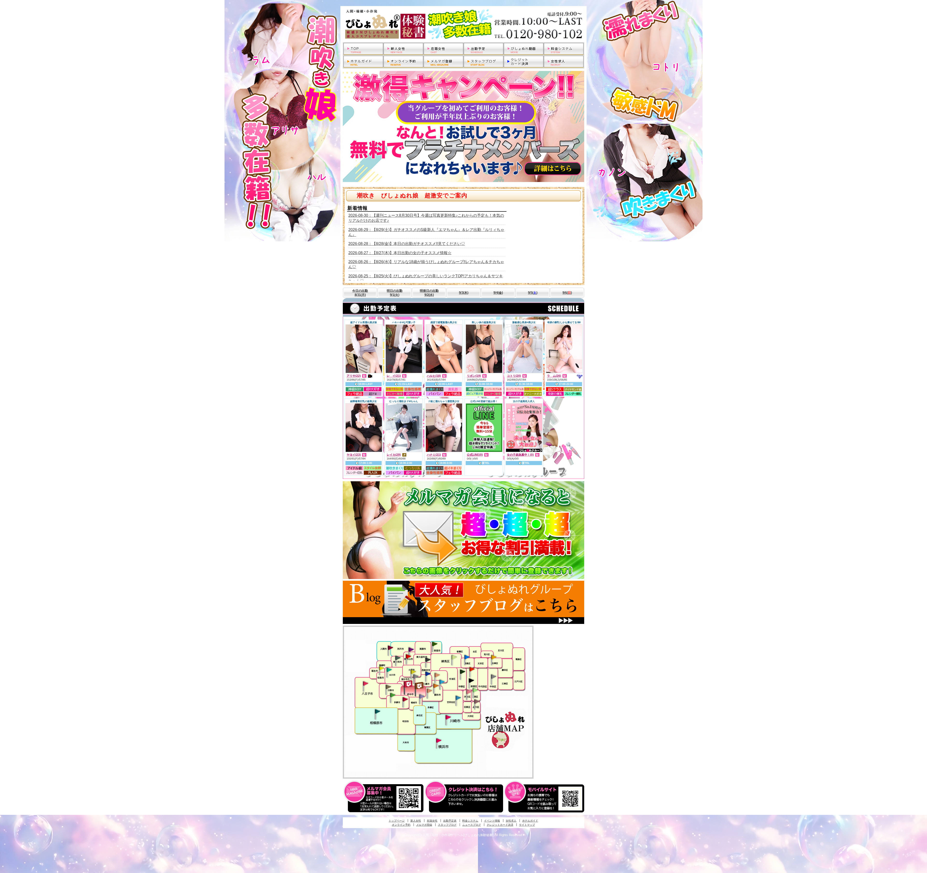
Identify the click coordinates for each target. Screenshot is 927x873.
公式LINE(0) (475, 454)
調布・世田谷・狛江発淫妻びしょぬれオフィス (429, 690)
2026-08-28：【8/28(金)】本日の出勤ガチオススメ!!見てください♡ (406, 244)
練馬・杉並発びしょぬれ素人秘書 (453, 657)
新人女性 (415, 820)
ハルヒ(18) (434, 375)
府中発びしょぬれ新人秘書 (408, 684)
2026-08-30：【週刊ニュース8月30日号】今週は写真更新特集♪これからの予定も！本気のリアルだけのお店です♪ (426, 218)
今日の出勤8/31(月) (360, 293)
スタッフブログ (447, 824)
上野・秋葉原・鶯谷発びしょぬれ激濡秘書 (493, 656)
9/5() (532, 292)
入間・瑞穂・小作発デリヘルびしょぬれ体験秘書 (463, 24)
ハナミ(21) (434, 454)
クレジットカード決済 (500, 824)
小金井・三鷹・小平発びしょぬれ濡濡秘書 (427, 673)
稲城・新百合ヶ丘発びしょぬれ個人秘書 (421, 696)
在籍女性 (432, 820)
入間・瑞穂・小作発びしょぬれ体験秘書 (390, 647)
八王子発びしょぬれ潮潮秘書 (365, 683)
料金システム (470, 820)
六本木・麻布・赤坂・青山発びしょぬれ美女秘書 (475, 690)
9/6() (567, 292)
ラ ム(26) (554, 375)
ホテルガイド (530, 820)
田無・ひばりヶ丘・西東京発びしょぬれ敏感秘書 (428, 659)
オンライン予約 (401, 824)
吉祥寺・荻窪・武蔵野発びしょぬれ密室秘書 (437, 674)
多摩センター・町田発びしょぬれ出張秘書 (392, 695)
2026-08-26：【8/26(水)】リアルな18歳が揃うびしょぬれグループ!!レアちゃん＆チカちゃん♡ (426, 264)
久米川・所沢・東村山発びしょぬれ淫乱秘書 (408, 656)
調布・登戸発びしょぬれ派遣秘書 (442, 682)
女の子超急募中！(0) (520, 454)
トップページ (397, 820)
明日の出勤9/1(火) (394, 293)
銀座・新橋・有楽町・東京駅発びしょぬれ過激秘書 (493, 676)
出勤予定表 (449, 820)
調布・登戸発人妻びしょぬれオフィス (436, 685)
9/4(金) (498, 292)
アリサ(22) (354, 375)
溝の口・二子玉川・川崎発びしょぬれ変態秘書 (448, 716)
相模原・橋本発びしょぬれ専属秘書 (377, 711)
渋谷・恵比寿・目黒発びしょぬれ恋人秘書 (468, 691)
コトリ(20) (514, 375)
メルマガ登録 (424, 824)
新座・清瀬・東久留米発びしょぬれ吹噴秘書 (434, 643)
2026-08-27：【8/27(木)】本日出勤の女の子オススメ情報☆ (399, 253)
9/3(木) (463, 292)
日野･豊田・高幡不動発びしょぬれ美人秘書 (388, 686)
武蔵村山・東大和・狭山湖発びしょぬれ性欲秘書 (397, 657)
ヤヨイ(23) (354, 454)
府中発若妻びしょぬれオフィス (419, 686)
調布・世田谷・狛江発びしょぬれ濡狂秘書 (458, 697)
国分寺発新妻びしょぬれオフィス (415, 677)
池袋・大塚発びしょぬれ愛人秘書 (466, 656)
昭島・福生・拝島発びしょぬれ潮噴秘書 (381, 668)
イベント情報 (492, 820)
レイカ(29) (394, 454)
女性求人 (511, 820)
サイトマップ (527, 824)
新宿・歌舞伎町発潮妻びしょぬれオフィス (471, 680)
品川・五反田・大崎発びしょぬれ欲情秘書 (476, 701)
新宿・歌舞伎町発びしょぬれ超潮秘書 (472, 669)
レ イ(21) (394, 375)
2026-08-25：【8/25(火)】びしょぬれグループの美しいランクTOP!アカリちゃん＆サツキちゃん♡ (425, 278)
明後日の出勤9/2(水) (429, 293)
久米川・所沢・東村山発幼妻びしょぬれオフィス (411, 649)
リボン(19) (474, 375)
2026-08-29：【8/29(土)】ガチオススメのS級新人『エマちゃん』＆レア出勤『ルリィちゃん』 (426, 232)
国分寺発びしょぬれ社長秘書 (413, 671)
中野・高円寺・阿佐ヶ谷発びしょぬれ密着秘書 (462, 671)
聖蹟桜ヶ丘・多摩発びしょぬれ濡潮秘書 (405, 699)
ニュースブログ (471, 824)
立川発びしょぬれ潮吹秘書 (389, 670)
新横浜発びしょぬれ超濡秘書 (438, 740)
